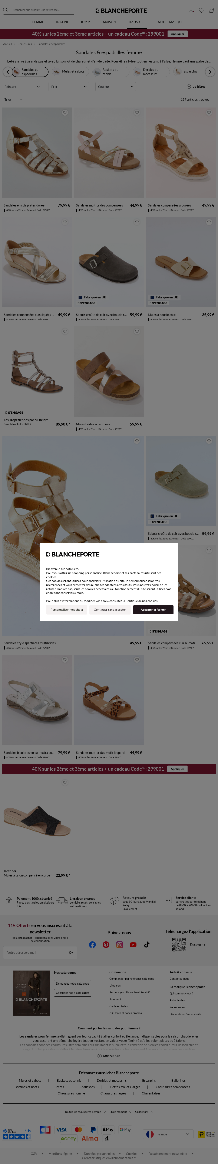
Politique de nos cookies (142, 601)
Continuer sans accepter (110, 609)
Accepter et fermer (153, 609)
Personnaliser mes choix (67, 609)
